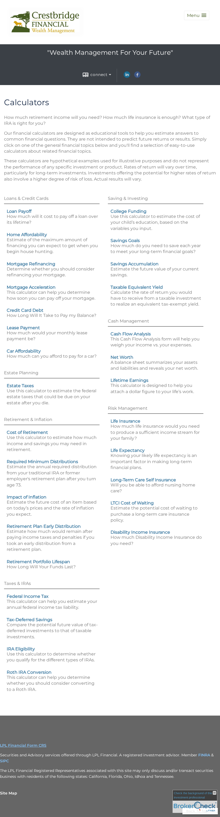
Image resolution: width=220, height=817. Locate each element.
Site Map (8, 793)
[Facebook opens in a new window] (137, 76)
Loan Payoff (19, 211)
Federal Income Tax (28, 596)
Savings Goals (125, 240)
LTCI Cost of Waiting (132, 502)
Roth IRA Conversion (29, 672)
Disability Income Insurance (140, 532)
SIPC (5, 761)
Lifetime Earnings (129, 380)
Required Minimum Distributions (42, 461)
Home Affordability (27, 234)
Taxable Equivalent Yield (137, 287)
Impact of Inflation (26, 497)
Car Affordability (24, 351)
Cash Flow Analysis (131, 333)
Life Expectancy (128, 450)
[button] (196, 15)
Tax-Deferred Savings (29, 619)
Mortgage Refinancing (31, 263)
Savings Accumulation (135, 263)
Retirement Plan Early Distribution (44, 526)
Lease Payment (23, 327)
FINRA (204, 755)
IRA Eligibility (21, 648)
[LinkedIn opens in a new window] (127, 76)
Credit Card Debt (25, 310)
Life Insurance (125, 421)
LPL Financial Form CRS (23, 745)
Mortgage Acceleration (31, 287)
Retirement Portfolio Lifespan (38, 561)
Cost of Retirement (27, 432)
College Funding (128, 211)
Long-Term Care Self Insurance (143, 479)
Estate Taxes (20, 385)
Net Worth (122, 357)
